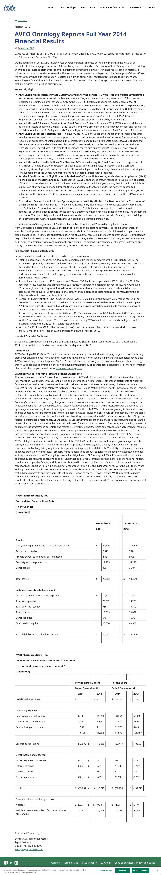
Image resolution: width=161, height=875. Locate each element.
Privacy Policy (89, 862)
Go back (22, 20)
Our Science (88, 7)
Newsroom (136, 7)
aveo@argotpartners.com (29, 849)
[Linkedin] (16, 862)
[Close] (157, 870)
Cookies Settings (105, 870)
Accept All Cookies (140, 870)
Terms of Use (71, 862)
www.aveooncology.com (69, 368)
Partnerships (68, 7)
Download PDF (26, 48)
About (51, 7)
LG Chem (106, 862)
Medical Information (112, 7)
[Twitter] (11, 862)
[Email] (6, 862)
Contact (152, 7)
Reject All (122, 870)
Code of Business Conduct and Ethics (135, 862)
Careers (55, 862)
